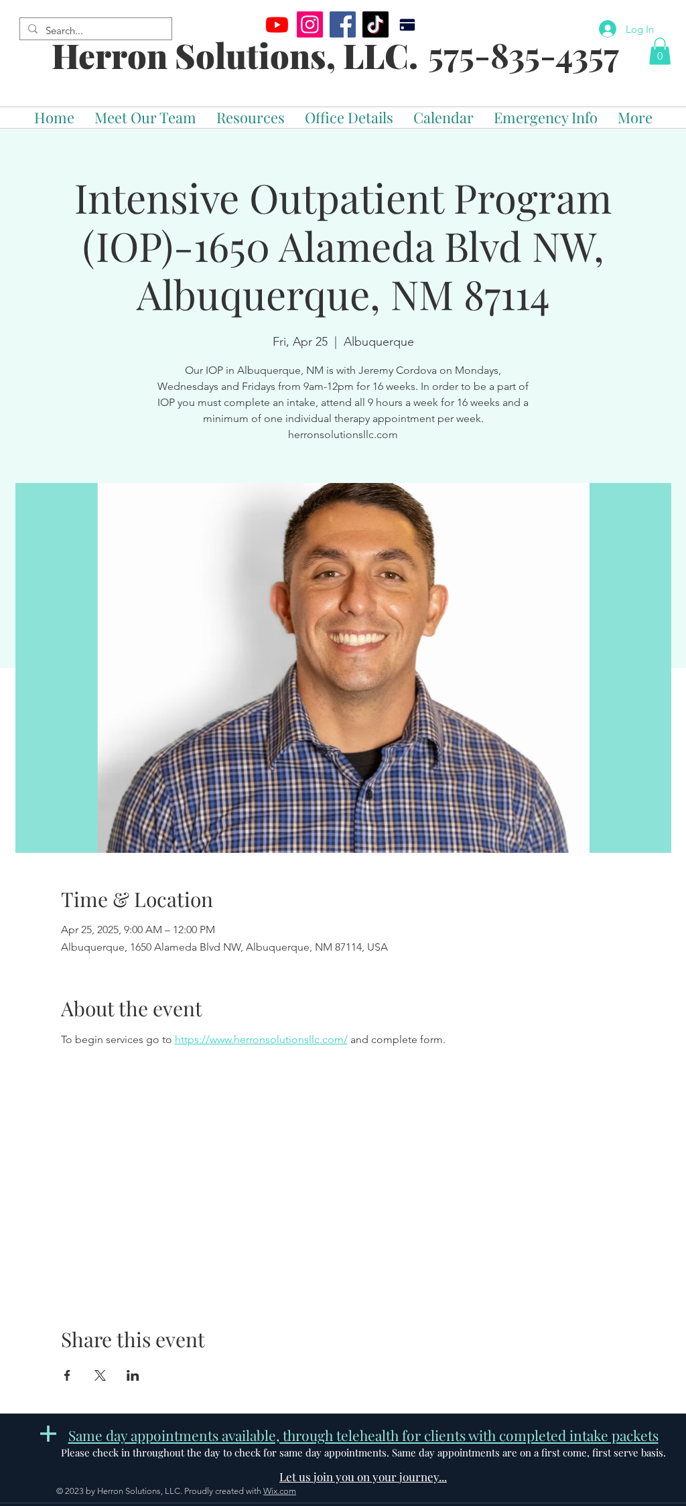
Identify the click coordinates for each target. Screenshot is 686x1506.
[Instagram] (310, 24)
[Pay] (407, 24)
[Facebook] (343, 24)
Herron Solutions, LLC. (235, 55)
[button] (659, 51)
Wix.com (279, 1491)
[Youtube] (277, 24)
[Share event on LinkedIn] (133, 1375)
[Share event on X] (100, 1375)
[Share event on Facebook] (67, 1375)
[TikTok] (375, 24)
